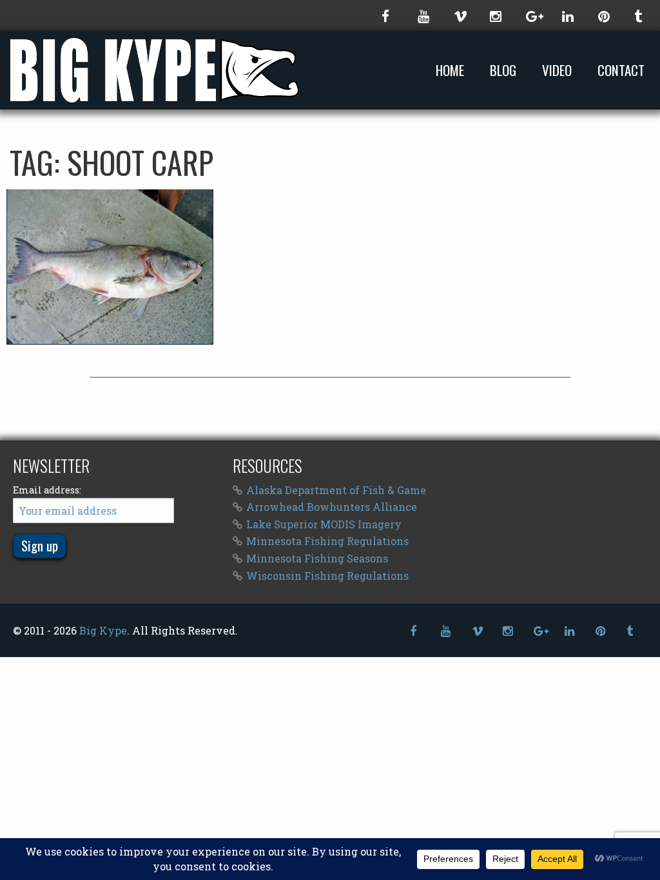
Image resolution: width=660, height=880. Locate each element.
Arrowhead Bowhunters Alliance (331, 506)
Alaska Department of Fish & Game (336, 490)
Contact (621, 71)
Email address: (47, 490)
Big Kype (103, 630)
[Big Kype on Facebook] (386, 15)
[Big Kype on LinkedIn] (567, 15)
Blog (503, 71)
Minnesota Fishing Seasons (317, 558)
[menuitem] (452, 70)
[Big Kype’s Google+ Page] (531, 15)
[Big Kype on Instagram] (495, 15)
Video (557, 71)
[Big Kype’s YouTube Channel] (422, 15)
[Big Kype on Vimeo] (458, 15)
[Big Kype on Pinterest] (603, 15)
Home (450, 71)
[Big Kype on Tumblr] (639, 15)
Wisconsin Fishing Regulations (327, 575)
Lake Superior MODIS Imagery (324, 524)
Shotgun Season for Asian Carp (110, 266)
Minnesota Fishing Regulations (327, 541)
